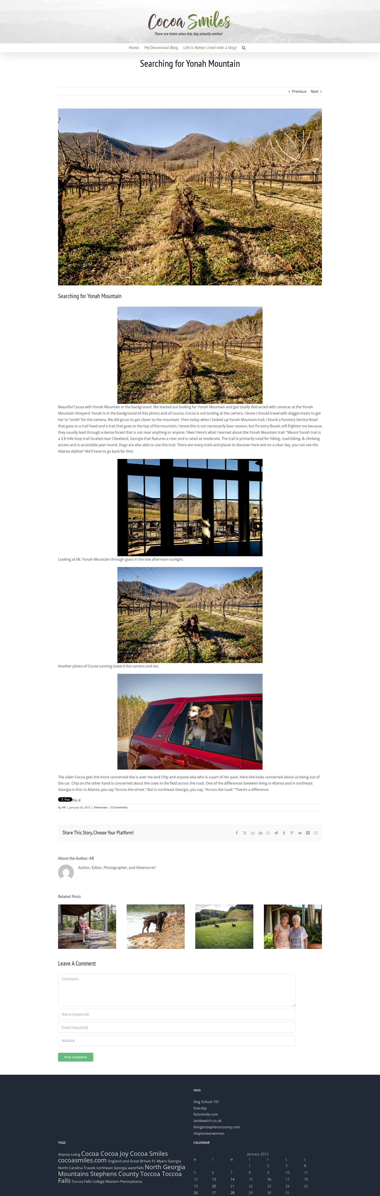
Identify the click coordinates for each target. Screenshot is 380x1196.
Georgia (174, 1161)
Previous (299, 91)
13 (214, 1179)
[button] (244, 47)
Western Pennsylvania (123, 1181)
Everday (200, 1108)
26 (196, 1192)
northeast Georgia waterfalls (120, 1167)
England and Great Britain (129, 1161)
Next (314, 91)
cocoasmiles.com (83, 1160)
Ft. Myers (159, 1161)
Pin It (76, 800)
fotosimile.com (206, 1114)
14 (232, 1179)
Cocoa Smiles (149, 1153)
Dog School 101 (206, 1101)
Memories (100, 807)
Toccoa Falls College (87, 1181)
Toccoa (150, 1173)
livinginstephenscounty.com (217, 1127)
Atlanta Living (69, 1154)
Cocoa (90, 1153)
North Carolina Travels (76, 1167)
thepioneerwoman (209, 1133)
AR (64, 807)
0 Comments (119, 807)
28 (232, 1192)
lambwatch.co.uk (207, 1120)
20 (214, 1186)
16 (269, 1179)
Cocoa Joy (114, 1153)
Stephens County (114, 1173)
